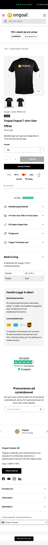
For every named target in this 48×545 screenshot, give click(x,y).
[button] (44, 15)
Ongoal (6, 112)
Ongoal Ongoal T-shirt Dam (19, 49)
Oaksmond (27, 517)
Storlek (7, 145)
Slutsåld (32, 159)
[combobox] (24, 21)
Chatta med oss (11, 471)
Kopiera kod (31, 36)
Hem (6, 49)
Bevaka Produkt (24, 166)
